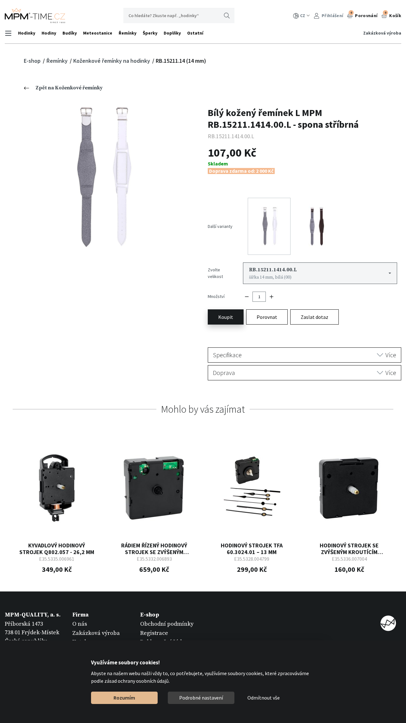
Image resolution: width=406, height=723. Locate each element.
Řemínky (127, 33)
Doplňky (172, 33)
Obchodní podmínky (166, 624)
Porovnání (364, 14)
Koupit (225, 317)
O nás (79, 624)
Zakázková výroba (382, 33)
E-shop (33, 60)
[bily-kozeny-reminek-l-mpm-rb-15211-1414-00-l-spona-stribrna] (101, 177)
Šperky (150, 33)
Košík (393, 14)
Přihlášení (332, 15)
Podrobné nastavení (201, 697)
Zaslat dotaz (314, 317)
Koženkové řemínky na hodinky (112, 60)
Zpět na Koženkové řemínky (69, 88)
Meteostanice (97, 33)
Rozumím (124, 697)
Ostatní (195, 33)
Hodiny (49, 33)
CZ (302, 15)
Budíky (69, 33)
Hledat (227, 16)
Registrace (154, 633)
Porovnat (267, 317)
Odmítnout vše (263, 697)
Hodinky (26, 33)
